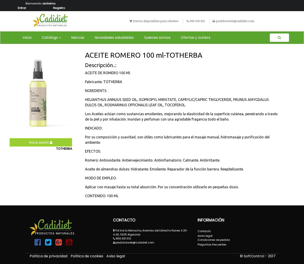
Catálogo (50, 37)
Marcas (77, 37)
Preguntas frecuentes (212, 244)
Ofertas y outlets (195, 37)
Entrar (22, 8)
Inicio (28, 37)
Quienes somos (157, 37)
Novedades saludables (114, 37)
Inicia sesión (39, 142)
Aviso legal (115, 256)
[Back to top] (290, 250)
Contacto (204, 231)
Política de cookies (87, 256)
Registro (59, 8)
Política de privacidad (49, 256)
